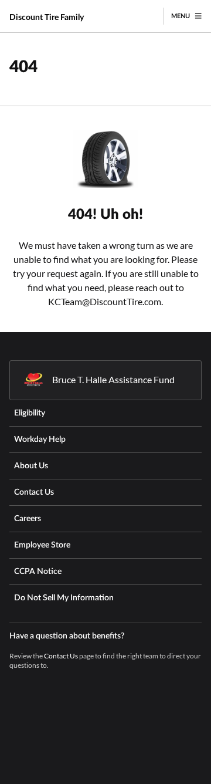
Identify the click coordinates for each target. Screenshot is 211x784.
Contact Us (61, 655)
